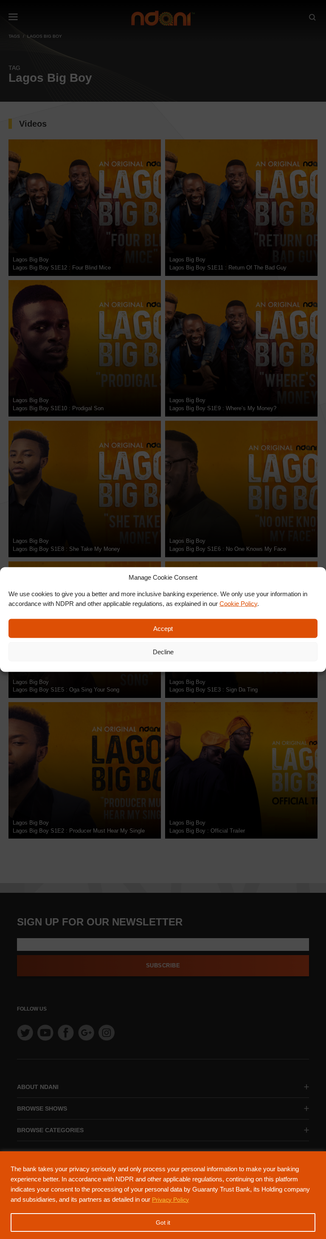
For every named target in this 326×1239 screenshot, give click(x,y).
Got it (163, 1222)
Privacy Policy (170, 1199)
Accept (163, 628)
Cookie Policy (238, 603)
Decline (163, 651)
